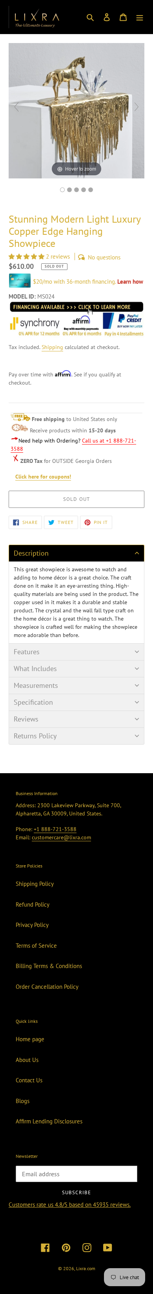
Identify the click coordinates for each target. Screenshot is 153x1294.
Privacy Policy (32, 925)
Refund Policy (32, 904)
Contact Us (29, 1080)
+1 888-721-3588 (55, 829)
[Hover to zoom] (76, 109)
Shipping (52, 347)
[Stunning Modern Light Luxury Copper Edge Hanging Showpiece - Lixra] (62, 189)
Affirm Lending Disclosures (49, 1121)
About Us (27, 1060)
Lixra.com (85, 1268)
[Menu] (139, 17)
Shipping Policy (35, 883)
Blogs (22, 1101)
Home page (30, 1039)
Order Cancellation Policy (47, 986)
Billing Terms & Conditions (49, 966)
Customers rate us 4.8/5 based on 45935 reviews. (70, 1204)
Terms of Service (36, 945)
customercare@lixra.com (61, 837)
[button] (27, 256)
